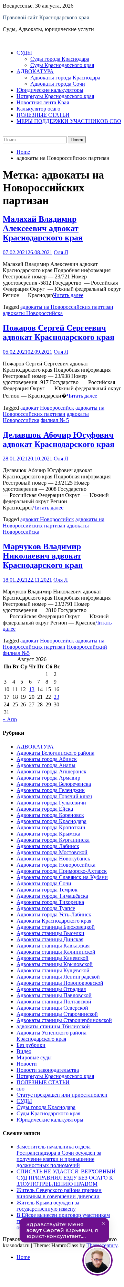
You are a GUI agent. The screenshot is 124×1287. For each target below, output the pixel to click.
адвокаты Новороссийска (33, 313)
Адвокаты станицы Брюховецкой (56, 927)
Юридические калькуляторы (50, 90)
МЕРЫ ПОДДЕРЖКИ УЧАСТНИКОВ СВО (69, 121)
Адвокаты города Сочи (57, 84)
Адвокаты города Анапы (46, 765)
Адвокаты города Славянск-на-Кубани (62, 877)
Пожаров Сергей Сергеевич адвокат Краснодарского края (58, 332)
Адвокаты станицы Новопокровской (60, 983)
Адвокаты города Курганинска (53, 840)
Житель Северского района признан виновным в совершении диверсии (59, 1193)
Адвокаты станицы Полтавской (54, 1001)
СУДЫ (24, 53)
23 (56, 697)
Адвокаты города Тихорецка (50, 902)
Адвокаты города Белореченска (54, 784)
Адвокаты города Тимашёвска (52, 896)
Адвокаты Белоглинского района (55, 753)
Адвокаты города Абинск (47, 759)
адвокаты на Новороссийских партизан (66, 307)
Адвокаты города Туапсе (46, 908)
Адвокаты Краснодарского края (54, 921)
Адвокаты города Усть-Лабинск (54, 914)
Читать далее (68, 295)
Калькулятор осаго (38, 109)
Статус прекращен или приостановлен (62, 1095)
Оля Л (61, 252)
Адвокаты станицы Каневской (53, 958)
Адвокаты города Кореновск (50, 815)
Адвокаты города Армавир (48, 778)
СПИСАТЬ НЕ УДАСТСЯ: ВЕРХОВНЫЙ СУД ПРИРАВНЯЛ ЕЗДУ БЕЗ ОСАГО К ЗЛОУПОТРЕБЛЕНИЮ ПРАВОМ (66, 1178)
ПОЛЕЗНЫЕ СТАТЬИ (43, 115)
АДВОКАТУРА (35, 71)
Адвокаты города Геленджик (51, 790)
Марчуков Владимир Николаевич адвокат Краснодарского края (43, 556)
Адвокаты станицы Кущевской (53, 970)
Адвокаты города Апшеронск (51, 771)
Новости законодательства (48, 1070)
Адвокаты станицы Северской (52, 1008)
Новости (27, 1064)
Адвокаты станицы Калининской (56, 952)
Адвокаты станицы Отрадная (51, 989)
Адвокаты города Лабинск (48, 846)
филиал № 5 (55, 420)
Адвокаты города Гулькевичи (51, 802)
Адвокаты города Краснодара (65, 77)
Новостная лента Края (43, 102)
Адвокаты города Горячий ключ (54, 796)
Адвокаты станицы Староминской (57, 1014)
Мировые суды (34, 1057)
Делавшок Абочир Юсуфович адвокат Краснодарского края (58, 439)
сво (20, 1088)
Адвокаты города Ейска (45, 809)
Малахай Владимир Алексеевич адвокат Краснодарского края (43, 228)
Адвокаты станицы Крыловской (55, 964)
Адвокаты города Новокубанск (53, 858)
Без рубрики (31, 1045)
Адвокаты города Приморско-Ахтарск (62, 871)
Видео (24, 1051)
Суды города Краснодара (59, 59)
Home (23, 1257)
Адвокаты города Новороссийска (56, 865)
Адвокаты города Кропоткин (51, 827)
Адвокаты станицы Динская (50, 939)
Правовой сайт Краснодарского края (46, 17)
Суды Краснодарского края (62, 65)
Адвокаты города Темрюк (47, 890)
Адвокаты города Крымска (48, 834)
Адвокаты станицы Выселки (50, 933)
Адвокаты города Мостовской (52, 852)
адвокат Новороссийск (47, 408)
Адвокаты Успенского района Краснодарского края (51, 1036)
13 (31, 689)
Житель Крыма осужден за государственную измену (48, 1206)
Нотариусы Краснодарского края (55, 96)
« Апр (10, 719)
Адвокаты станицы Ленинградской (58, 977)
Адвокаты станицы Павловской (54, 995)
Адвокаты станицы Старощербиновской (64, 1020)
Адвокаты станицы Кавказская (53, 945)
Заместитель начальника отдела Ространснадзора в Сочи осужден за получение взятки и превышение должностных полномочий (59, 1156)
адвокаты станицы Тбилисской (53, 1026)
